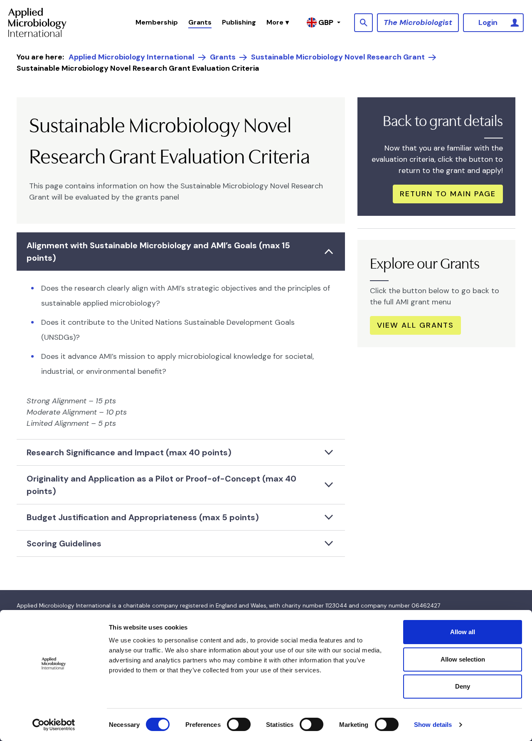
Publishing (239, 22)
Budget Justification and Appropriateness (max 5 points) (143, 517)
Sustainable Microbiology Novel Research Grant (338, 57)
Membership (156, 22)
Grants (200, 22)
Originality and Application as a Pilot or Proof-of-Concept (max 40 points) (161, 484)
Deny (462, 686)
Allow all (462, 631)
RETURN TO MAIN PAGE (448, 194)
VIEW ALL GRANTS (415, 325)
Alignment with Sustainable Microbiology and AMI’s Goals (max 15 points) (158, 251)
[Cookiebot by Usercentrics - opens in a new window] (53, 725)
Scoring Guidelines (64, 543)
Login (488, 22)
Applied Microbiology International (132, 57)
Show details (433, 724)
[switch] (239, 724)
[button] (277, 22)
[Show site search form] (363, 22)
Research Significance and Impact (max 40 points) (129, 452)
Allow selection (463, 659)
